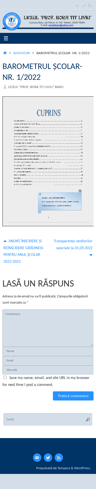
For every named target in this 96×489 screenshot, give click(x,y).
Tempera (63, 468)
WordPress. (82, 468)
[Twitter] (83, 4)
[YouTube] (76, 4)
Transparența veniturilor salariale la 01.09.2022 (73, 244)
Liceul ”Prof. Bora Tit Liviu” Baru (36, 87)
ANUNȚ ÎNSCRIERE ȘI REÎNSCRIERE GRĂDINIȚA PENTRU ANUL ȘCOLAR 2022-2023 (23, 251)
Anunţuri (21, 53)
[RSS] (90, 4)
